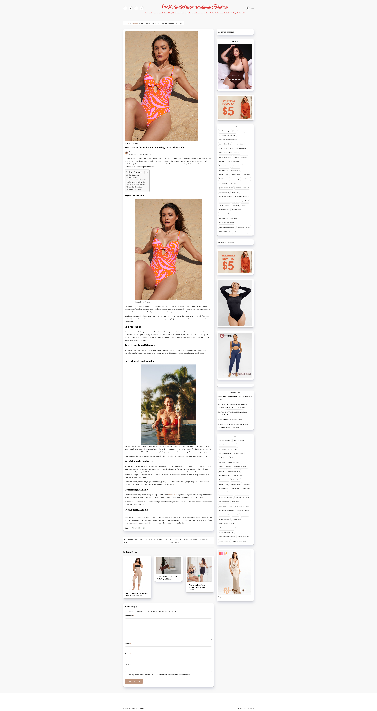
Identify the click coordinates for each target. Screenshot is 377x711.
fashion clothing (224, 166)
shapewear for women (226, 201)
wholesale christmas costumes (229, 218)
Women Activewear (244, 227)
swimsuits (235, 205)
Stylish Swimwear (133, 175)
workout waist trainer (240, 232)
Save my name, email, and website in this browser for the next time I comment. (159, 675)
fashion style (235, 170)
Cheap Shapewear (225, 157)
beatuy (127, 143)
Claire (131, 152)
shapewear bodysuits (242, 196)
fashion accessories (233, 161)
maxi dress (246, 179)
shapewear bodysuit (225, 196)
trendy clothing (224, 209)
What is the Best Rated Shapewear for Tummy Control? (197, 587)
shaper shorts (224, 192)
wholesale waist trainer (227, 227)
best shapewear (239, 131)
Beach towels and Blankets (136, 180)
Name (128, 644)
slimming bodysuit (243, 201)
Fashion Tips (223, 175)
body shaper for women (238, 148)
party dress (233, 183)
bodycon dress (238, 144)
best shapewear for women (228, 140)
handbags (247, 175)
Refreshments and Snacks (136, 182)
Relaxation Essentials (134, 189)
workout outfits (224, 231)
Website (128, 664)
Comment (129, 616)
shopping (134, 143)
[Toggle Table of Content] (145, 172)
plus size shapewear (226, 188)
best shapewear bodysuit (227, 135)
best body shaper (225, 131)
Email (128, 654)
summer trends (224, 205)
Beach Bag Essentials (134, 187)
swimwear (245, 205)
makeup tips (236, 179)
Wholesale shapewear (226, 223)
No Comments (147, 154)
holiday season (224, 179)
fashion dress (237, 166)
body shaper (223, 148)
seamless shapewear (242, 188)
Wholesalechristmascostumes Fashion (194, 7)
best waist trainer (225, 144)
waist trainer (236, 209)
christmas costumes (240, 157)
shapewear (235, 192)
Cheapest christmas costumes (229, 153)
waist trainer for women (227, 214)
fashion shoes (223, 170)
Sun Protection (132, 177)
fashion (221, 161)
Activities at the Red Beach (136, 185)
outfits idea (223, 183)
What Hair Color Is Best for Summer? (230, 419)
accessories (173, 495)
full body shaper (236, 175)
